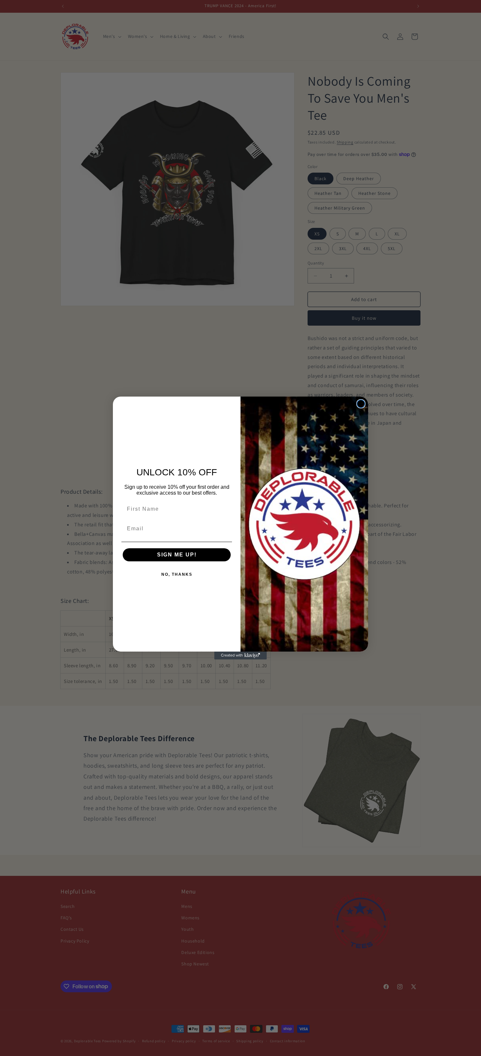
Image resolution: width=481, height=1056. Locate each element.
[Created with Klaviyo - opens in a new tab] (240, 655)
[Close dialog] (361, 404)
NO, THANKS (176, 574)
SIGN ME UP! (177, 554)
